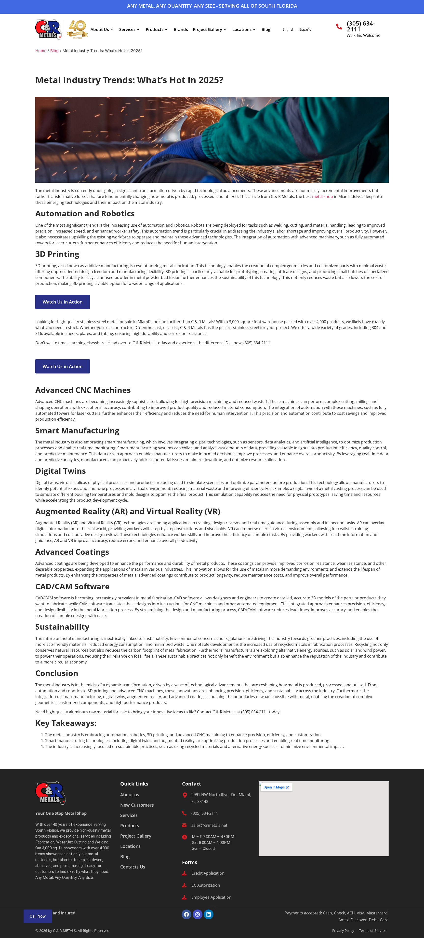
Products (154, 29)
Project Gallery (207, 29)
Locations (242, 29)
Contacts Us (132, 867)
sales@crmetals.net (209, 825)
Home (40, 50)
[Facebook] (186, 914)
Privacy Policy (343, 930)
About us (129, 795)
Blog (266, 29)
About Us (100, 29)
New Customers (137, 805)
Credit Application (208, 873)
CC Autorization (205, 885)
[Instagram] (197, 914)
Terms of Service (372, 930)
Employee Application (211, 897)
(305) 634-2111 (361, 26)
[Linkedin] (208, 914)
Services (127, 29)
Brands (181, 29)
